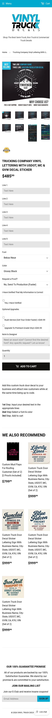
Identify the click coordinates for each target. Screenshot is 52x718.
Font (4, 252)
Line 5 (5, 239)
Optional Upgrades (10, 309)
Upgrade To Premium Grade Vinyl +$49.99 (23, 328)
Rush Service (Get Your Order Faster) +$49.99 (24, 320)
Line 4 (5, 225)
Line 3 (5, 212)
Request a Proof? (10, 279)
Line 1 (5, 185)
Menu (9, 3)
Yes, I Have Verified (12, 303)
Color (4, 265)
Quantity (6, 350)
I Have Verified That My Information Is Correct (22, 292)
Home (4, 52)
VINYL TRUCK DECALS (26, 712)
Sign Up (43, 698)
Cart (47, 3)
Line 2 (5, 198)
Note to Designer (9, 334)
